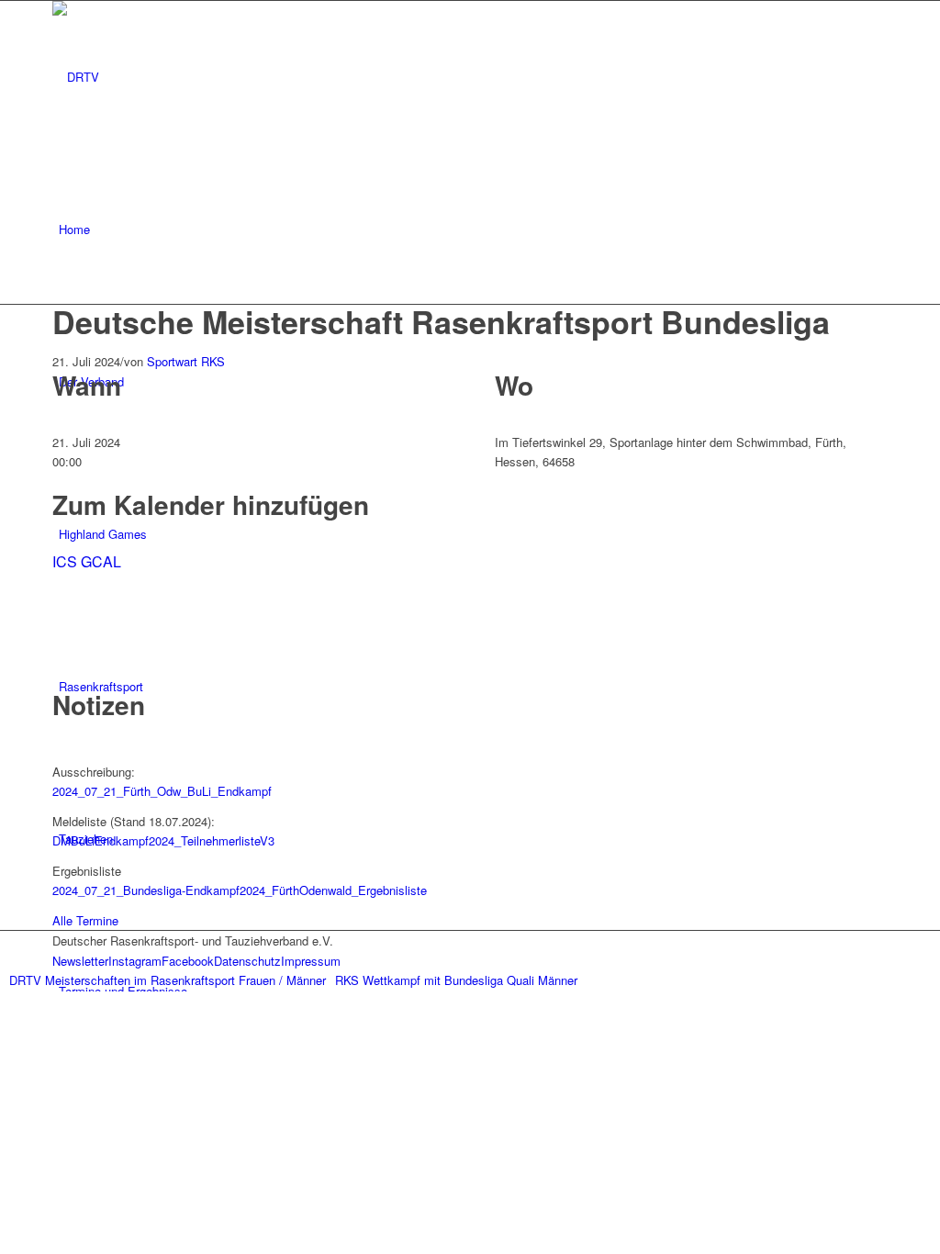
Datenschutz (247, 960)
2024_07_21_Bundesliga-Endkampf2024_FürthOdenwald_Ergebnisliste (239, 890)
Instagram (135, 960)
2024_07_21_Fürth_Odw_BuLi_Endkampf (162, 791)
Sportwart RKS (186, 361)
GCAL (101, 561)
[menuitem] (473, 229)
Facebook (188, 960)
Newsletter (80, 960)
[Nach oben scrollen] (4, 1001)
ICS (64, 561)
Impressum (311, 960)
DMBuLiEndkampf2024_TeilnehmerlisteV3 (163, 840)
